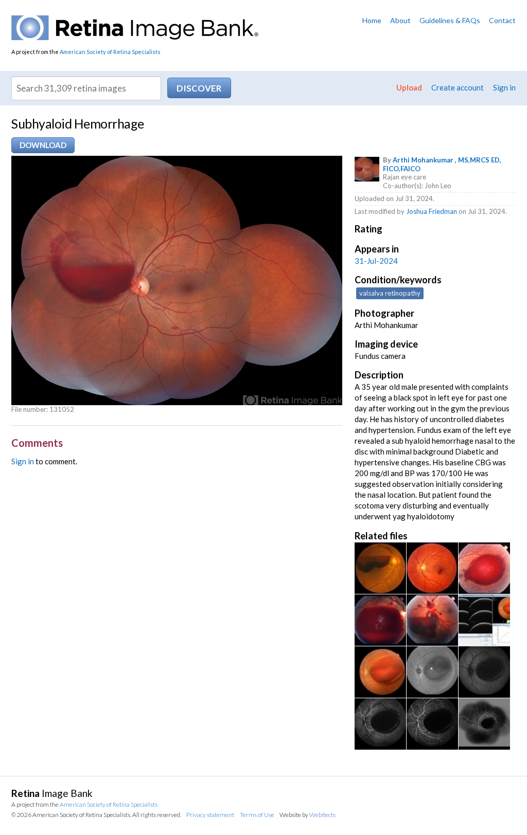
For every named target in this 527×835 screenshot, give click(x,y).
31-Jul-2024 (376, 260)
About (400, 20)
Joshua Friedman (431, 211)
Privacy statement (210, 815)
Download (43, 145)
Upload (409, 87)
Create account (457, 87)
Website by (307, 815)
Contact (502, 20)
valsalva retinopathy (389, 293)
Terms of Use (257, 815)
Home (371, 20)
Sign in (504, 87)
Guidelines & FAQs (449, 20)
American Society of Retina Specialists (110, 51)
